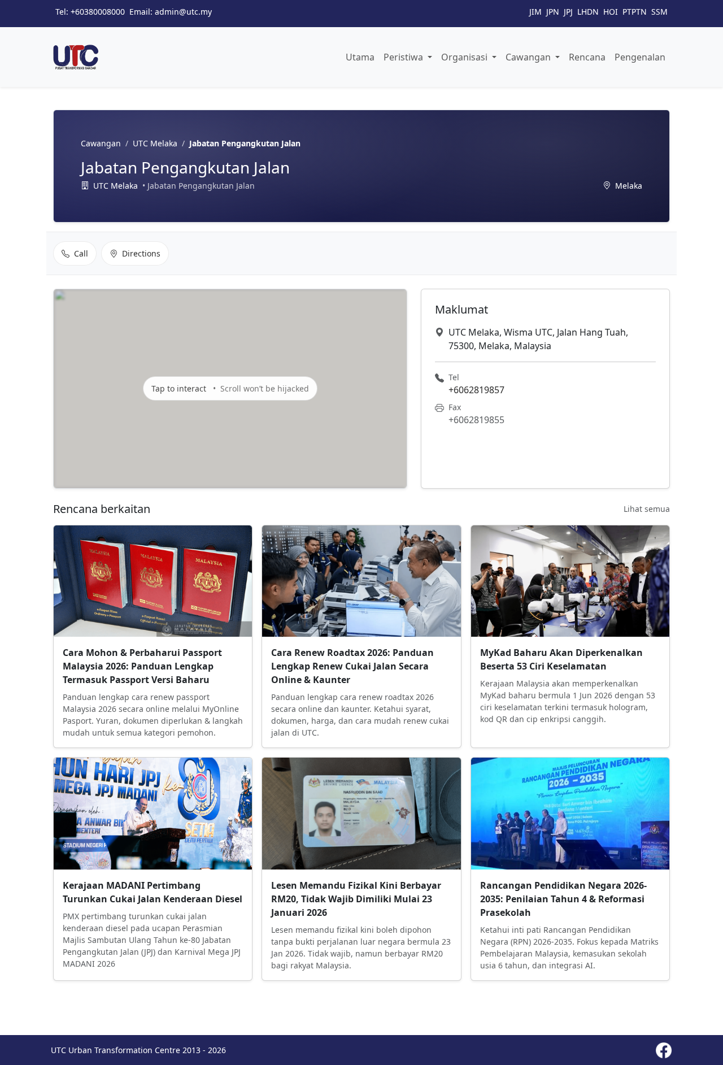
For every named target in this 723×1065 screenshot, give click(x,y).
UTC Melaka (155, 143)
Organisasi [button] (465, 57)
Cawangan (101, 143)
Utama (360, 57)
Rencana (587, 57)
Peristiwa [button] (404, 57)
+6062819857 (476, 390)
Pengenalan (640, 57)
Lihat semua (647, 508)
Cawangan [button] (529, 57)
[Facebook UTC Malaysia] (663, 1050)
